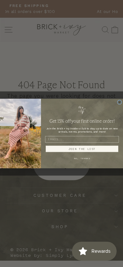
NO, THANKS (82, 158)
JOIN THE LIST (82, 149)
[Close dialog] (119, 102)
